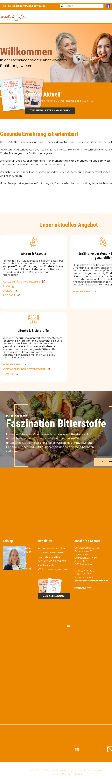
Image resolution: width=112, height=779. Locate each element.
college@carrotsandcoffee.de (26, 6)
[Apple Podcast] (94, 749)
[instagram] (43, 749)
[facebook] (108, 6)
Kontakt (80, 587)
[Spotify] (77, 749)
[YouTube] (60, 749)
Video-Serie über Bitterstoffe (24, 369)
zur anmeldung (54, 596)
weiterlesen (11, 364)
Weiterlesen (81, 291)
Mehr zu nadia (20, 568)
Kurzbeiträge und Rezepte (21, 281)
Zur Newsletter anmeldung (50, 110)
